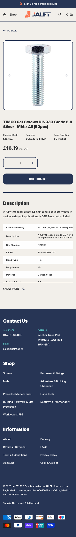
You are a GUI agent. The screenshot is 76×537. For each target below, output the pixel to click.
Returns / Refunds (14, 447)
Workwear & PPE (13, 414)
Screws (7, 373)
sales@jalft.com (13, 349)
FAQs (43, 447)
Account (8, 463)
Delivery (45, 439)
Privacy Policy (48, 455)
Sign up (28, 3)
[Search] (60, 14)
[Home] (38, 14)
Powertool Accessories (17, 394)
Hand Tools (47, 394)
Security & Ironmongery (55, 402)
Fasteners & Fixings (52, 373)
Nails (6, 381)
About (7, 439)
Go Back (12, 30)
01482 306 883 (12, 335)
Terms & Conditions (15, 455)
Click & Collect (49, 463)
